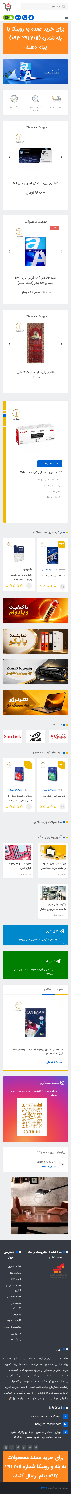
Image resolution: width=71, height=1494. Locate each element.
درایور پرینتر (15, 1333)
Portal (44, 1488)
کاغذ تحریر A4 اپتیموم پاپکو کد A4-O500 (40, 577)
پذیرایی (17, 1314)
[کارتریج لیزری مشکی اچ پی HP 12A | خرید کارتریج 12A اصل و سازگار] (35, 154)
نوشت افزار (15, 1273)
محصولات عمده (12, 1327)
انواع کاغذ (16, 1279)
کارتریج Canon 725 (46, 1162)
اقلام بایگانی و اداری (13, 1288)
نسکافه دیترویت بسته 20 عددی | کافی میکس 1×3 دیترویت (54, 800)
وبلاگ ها (16, 1340)
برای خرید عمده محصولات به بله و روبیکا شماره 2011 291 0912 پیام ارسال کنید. (35, 1466)
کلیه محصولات (13, 1320)
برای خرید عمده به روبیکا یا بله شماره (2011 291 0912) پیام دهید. (35, 38)
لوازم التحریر (14, 1266)
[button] (31, 17)
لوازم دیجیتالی (13, 1297)
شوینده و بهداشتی (16, 1305)
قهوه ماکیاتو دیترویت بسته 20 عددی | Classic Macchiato (19, 800)
